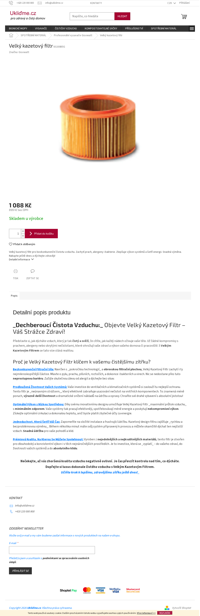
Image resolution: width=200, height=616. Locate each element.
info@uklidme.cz (24, 506)
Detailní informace (19, 260)
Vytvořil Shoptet (181, 608)
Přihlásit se (20, 570)
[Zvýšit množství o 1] (23, 231)
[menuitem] (18, 28)
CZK (169, 3)
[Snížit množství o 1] (23, 236)
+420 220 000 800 (24, 511)
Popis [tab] (14, 296)
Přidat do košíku (44, 233)
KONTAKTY (96, 3)
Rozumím (164, 613)
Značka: (19, 52)
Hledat (122, 16)
